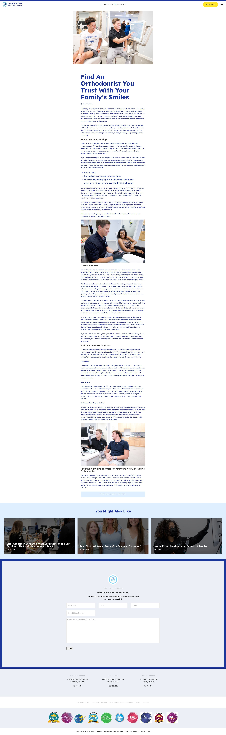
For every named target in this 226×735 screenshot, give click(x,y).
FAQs (138, 702)
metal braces (90, 365)
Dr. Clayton (84, 202)
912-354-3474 (121, 4)
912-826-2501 (113, 686)
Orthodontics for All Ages (121, 702)
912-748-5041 (148, 686)
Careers (146, 702)
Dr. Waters (140, 188)
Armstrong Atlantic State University (112, 202)
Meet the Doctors (99, 702)
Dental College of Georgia (112, 205)
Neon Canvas (146, 731)
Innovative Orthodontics (109, 119)
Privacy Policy (107, 731)
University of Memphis (117, 190)
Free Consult (210, 4)
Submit (69, 648)
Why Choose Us (82, 702)
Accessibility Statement (118, 731)
